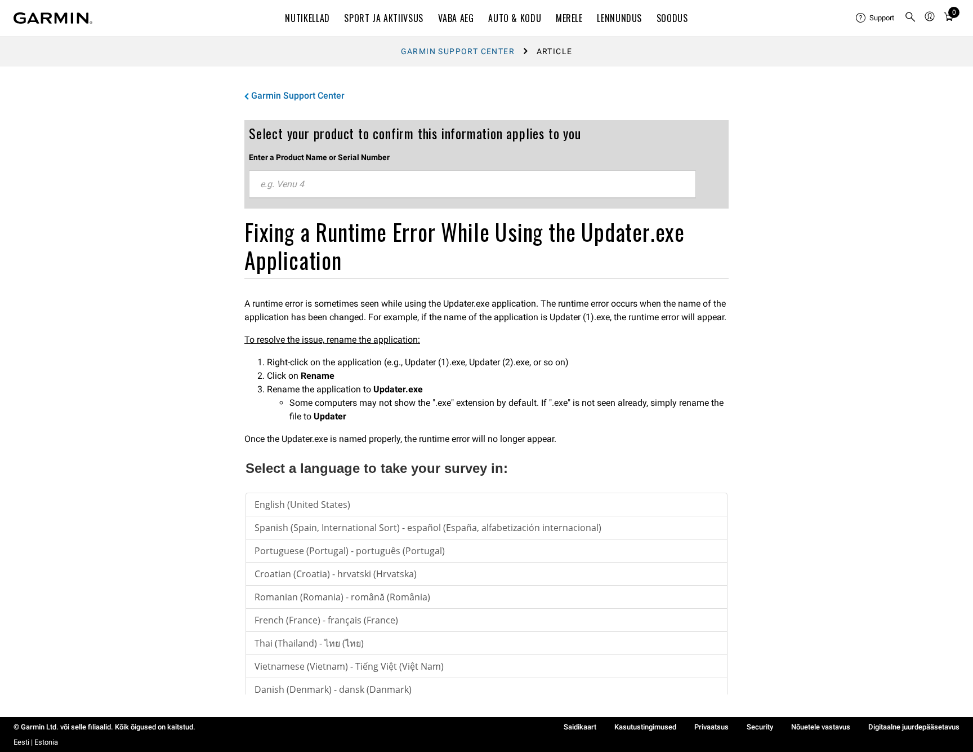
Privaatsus (711, 727)
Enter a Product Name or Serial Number (319, 157)
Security (760, 727)
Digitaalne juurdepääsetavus (913, 727)
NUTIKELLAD (307, 18)
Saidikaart (580, 727)
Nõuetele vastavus (820, 727)
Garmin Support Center (458, 51)
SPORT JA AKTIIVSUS (383, 18)
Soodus (672, 18)
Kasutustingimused (645, 727)
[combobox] (472, 184)
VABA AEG (456, 18)
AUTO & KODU (514, 18)
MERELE (569, 18)
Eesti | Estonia (36, 742)
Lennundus (619, 18)
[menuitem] (875, 18)
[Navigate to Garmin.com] (53, 18)
